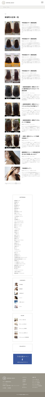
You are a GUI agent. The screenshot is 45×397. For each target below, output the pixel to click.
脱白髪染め (16, 255)
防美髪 (15, 260)
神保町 (15, 232)
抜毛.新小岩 (16, 244)
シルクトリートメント (18, 270)
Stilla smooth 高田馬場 (37, 385)
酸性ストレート (17, 225)
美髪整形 (16, 200)
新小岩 (15, 268)
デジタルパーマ (17, 214)
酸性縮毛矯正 (16, 267)
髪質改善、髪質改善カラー (19, 259)
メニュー (24, 382)
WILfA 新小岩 (34, 387)
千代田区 (16, 241)
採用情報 (9, 387)
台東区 (15, 246)
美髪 (15, 203)
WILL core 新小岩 (35, 381)
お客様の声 (24, 384)
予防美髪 (16, 219)
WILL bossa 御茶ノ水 (36, 384)
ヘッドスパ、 (16, 251)
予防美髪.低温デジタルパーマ (19, 257)
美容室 (15, 202)
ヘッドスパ (16, 229)
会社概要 (4, 387)
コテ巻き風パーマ (17, 216)
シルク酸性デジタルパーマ (19, 263)
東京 (15, 210)
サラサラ (15, 249)
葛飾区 (15, 238)
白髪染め (16, 254)
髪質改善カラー (17, 211)
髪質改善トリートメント (18, 273)
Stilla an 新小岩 (35, 379)
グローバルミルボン (18, 221)
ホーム (5, 7)
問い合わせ (24, 387)
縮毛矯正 (16, 205)
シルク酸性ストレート (18, 262)
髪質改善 (16, 208)
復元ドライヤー (17, 224)
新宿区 (15, 243)
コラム (23, 385)
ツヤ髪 (15, 233)
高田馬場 (16, 236)
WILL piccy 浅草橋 (36, 382)
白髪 (15, 218)
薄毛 (15, 227)
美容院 (15, 206)
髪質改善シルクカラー (18, 265)
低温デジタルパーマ (18, 222)
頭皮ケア (16, 213)
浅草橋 (15, 230)
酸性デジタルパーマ (18, 240)
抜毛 (15, 252)
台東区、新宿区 (17, 271)
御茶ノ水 (16, 235)
